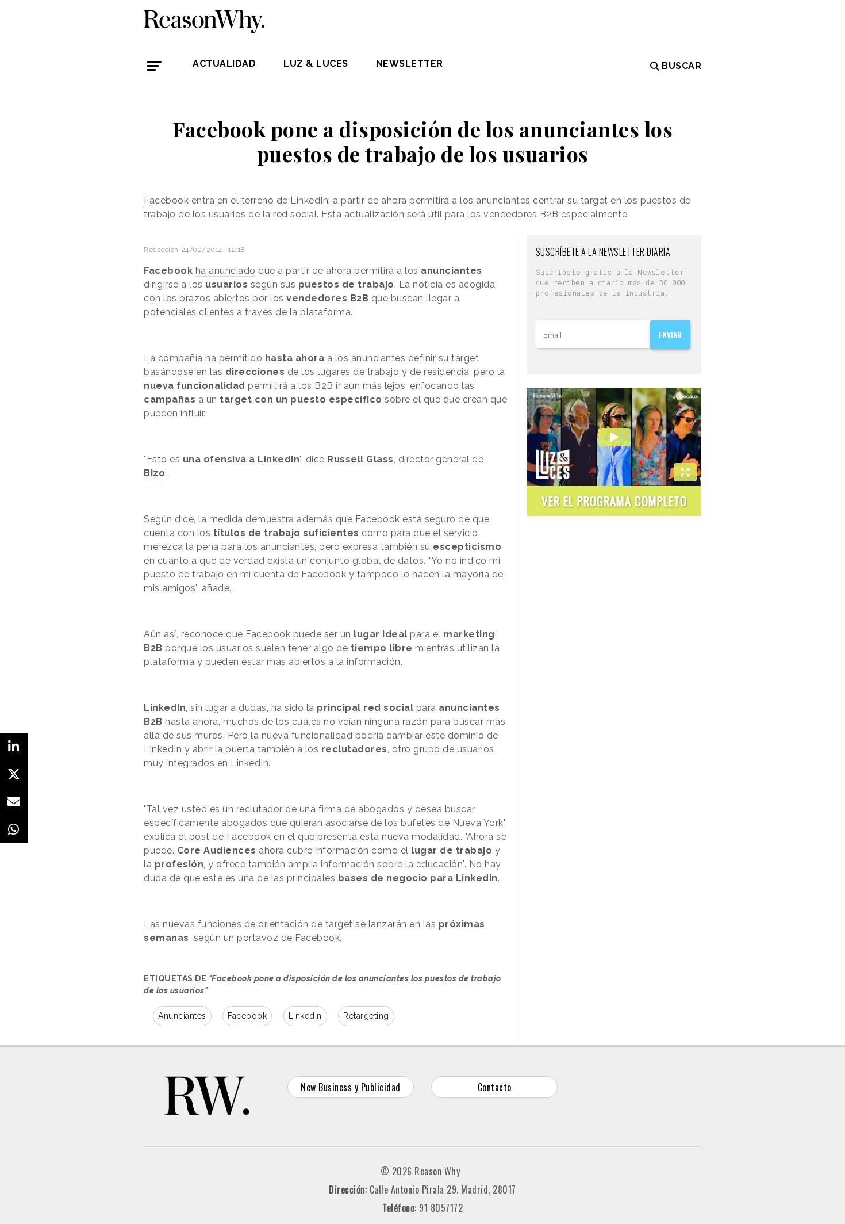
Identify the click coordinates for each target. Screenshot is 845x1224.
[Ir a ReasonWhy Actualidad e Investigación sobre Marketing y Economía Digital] (204, 19)
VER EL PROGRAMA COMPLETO (614, 501)
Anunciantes (182, 1015)
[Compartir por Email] (14, 802)
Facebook (247, 1015)
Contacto (495, 1087)
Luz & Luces (315, 63)
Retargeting (366, 1015)
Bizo (154, 473)
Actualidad (224, 63)
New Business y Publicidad (351, 1087)
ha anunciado (225, 270)
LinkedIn (305, 1015)
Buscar (681, 65)
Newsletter (409, 63)
